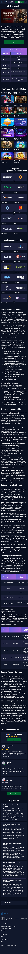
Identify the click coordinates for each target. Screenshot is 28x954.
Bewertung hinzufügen (14, 739)
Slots (23, 92)
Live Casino (9, 93)
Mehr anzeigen (14, 793)
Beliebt (3, 92)
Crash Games (15, 93)
